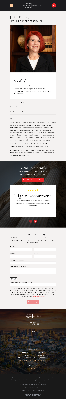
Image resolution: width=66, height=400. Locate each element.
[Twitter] (35, 369)
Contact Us (33, 344)
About (33, 338)
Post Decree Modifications (19, 112)
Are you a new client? (17, 260)
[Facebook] (31, 369)
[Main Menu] (11, 5)
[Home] (32, 5)
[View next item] (35, 221)
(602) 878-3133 (33, 324)
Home (33, 335)
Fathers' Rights (15, 106)
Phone (12, 253)
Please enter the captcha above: (21, 282)
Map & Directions (25, 360)
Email (36, 253)
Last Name (37, 247)
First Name (14, 247)
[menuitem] (24, 390)
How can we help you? (18, 267)
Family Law (33, 341)
